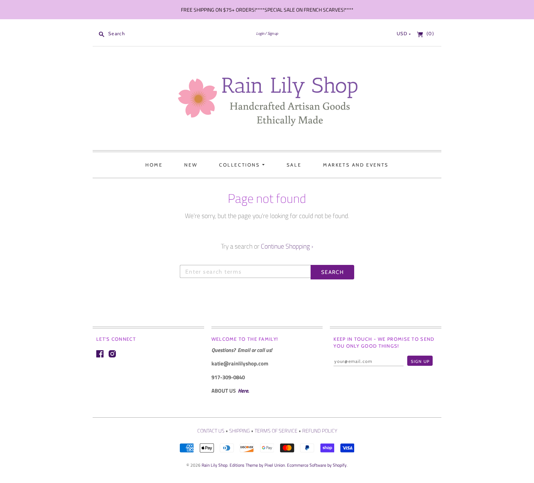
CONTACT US (210, 430)
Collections (240, 165)
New (190, 165)
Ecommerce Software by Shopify (317, 465)
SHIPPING (239, 430)
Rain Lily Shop (214, 465)
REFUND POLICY (319, 430)
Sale (294, 165)
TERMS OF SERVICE (276, 430)
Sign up (272, 33)
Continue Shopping (287, 246)
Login (260, 33)
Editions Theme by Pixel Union (257, 465)
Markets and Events (356, 165)
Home (153, 165)
